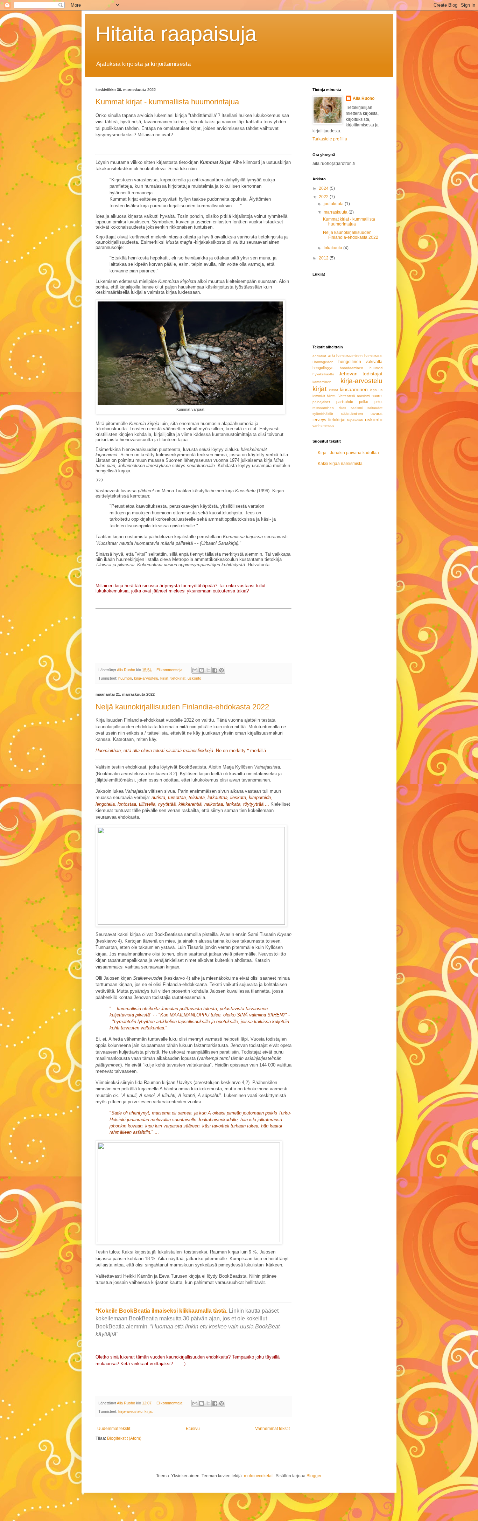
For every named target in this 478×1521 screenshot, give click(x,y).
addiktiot (319, 356)
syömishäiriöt (322, 414)
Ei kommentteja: (170, 670)
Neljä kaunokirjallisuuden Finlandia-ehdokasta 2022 (182, 706)
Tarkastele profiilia (329, 139)
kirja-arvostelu (146, 678)
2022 (324, 196)
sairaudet (374, 408)
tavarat (376, 413)
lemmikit (318, 396)
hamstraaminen (349, 356)
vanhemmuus (323, 426)
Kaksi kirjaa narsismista (340, 463)
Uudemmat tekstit (113, 1428)
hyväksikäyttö (323, 374)
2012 (324, 258)
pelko (363, 402)
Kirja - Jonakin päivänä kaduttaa (348, 452)
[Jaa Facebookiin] (214, 670)
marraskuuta (336, 212)
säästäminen (352, 413)
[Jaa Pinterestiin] (221, 670)
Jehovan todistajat (360, 373)
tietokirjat (177, 678)
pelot (378, 402)
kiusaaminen (354, 389)
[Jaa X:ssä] (208, 670)
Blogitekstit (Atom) (124, 1438)
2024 (324, 188)
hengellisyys (322, 368)
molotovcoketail (259, 1475)
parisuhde (344, 402)
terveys (319, 419)
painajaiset (321, 402)
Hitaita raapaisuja (176, 34)
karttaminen (321, 382)
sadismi (357, 408)
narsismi (363, 396)
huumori (125, 678)
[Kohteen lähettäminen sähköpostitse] (194, 670)
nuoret (377, 396)
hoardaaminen (351, 368)
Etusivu (193, 1428)
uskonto (194, 678)
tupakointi (355, 420)
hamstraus (373, 356)
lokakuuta (333, 247)
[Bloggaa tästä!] (201, 670)
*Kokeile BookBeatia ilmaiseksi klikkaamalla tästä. (161, 1311)
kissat (333, 390)
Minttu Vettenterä (341, 396)
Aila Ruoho (363, 98)
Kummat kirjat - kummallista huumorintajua (167, 101)
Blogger (314, 1475)
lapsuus (376, 390)
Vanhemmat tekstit (272, 1428)
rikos (342, 408)
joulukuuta (334, 203)
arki (331, 355)
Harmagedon (322, 362)
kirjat (164, 678)
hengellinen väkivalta (360, 361)
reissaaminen (323, 408)
